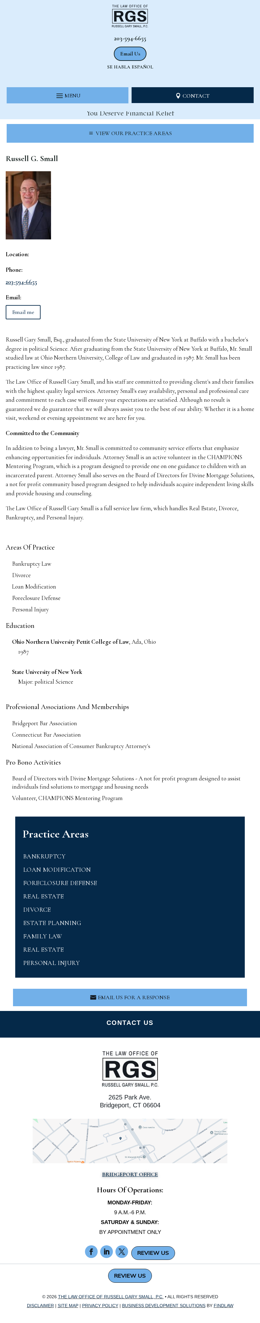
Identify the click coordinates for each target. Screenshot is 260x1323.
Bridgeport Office (130, 1174)
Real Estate (43, 896)
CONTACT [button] (196, 95)
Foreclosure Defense (60, 883)
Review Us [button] (153, 1252)
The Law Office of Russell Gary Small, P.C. (111, 1296)
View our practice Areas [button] (134, 133)
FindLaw (223, 1305)
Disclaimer (40, 1305)
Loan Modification (57, 870)
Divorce (37, 910)
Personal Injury (51, 963)
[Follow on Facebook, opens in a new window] (91, 1251)
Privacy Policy (100, 1305)
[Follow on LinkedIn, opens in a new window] (106, 1251)
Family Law (42, 936)
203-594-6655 (130, 38)
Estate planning (52, 923)
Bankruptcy (44, 856)
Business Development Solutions (163, 1305)
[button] (67, 95)
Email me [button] (23, 312)
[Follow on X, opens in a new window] (121, 1251)
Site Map (68, 1305)
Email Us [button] (130, 53)
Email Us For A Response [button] (134, 997)
